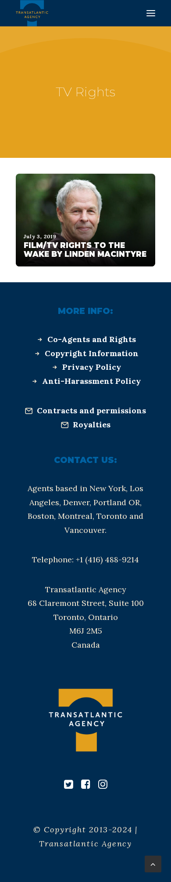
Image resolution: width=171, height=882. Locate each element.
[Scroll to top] (153, 863)
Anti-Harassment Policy (91, 381)
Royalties (91, 424)
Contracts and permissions (91, 410)
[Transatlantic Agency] (32, 13)
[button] (151, 13)
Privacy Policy (91, 367)
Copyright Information (92, 353)
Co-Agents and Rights (91, 339)
